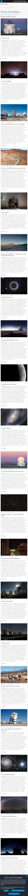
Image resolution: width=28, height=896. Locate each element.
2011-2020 (8, 16)
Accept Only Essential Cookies (18, 890)
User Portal (20, 1)
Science (15, 1)
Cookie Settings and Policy (14, 893)
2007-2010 (13, 16)
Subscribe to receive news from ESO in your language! (11, 14)
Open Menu (5, 4)
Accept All (6, 890)
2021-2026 (3, 16)
